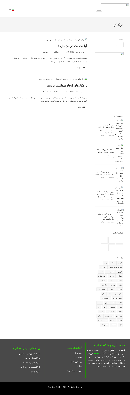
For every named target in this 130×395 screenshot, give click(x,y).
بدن (105, 263)
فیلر (103, 294)
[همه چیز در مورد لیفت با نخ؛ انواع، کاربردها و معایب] (119, 174)
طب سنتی (118, 294)
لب (113, 303)
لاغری (120, 303)
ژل (121, 325)
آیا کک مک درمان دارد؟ (72, 46)
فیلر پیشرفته (117, 298)
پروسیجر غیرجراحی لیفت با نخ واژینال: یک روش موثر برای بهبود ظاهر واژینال (104, 194)
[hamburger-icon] (99, 10)
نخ (99, 307)
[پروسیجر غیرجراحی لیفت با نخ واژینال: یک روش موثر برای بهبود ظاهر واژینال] (119, 195)
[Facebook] (119, 240)
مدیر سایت (80, 52)
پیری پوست (108, 316)
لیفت (99, 303)
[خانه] (123, 24)
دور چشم (102, 280)
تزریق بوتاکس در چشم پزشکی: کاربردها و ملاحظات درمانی (106, 216)
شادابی (119, 289)
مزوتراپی (112, 307)
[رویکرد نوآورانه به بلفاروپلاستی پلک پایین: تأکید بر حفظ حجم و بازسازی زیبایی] (119, 129)
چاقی (99, 316)
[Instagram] (111, 240)
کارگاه (114, 325)
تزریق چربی (110, 272)
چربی (120, 320)
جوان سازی (101, 276)
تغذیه (100, 272)
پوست (101, 311)
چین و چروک (102, 320)
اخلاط (112, 263)
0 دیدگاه (47, 52)
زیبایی (113, 285)
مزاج (120, 307)
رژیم (120, 285)
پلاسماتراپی (111, 311)
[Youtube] (119, 247)
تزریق (120, 272)
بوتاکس (102, 267)
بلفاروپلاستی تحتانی (115, 267)
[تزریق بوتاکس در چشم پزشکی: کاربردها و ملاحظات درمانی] (119, 218)
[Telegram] (111, 247)
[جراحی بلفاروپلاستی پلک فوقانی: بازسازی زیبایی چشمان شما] (119, 153)
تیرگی (120, 276)
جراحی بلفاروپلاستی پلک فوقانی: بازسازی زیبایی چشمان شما (105, 152)
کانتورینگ (105, 325)
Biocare (96, 354)
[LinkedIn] (104, 240)
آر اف (119, 263)
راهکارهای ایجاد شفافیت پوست (67, 85)
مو (104, 307)
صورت (111, 289)
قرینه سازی (105, 298)
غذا (110, 294)
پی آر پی (119, 316)
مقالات (56, 52)
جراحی (112, 276)
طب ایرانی (101, 289)
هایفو (120, 311)
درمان (118, 24)
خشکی (119, 280)
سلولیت (104, 285)
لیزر (106, 303)
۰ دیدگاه (103, 135)
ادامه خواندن (79, 67)
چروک (112, 320)
